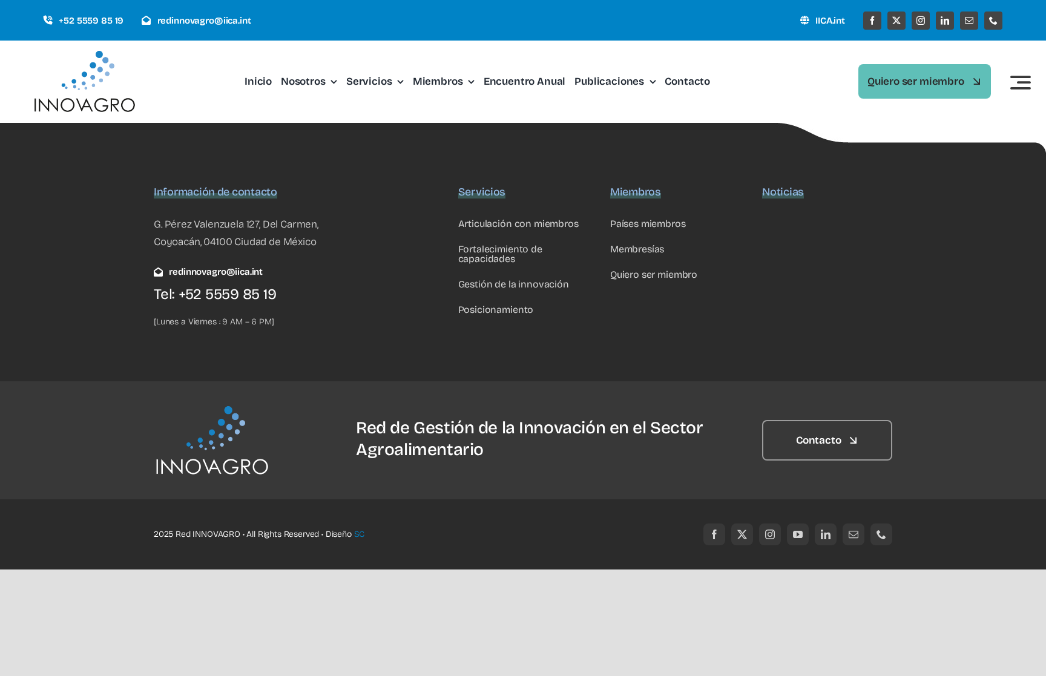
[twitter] (896, 20)
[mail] (969, 20)
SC (359, 534)
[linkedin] (945, 20)
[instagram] (921, 20)
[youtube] (798, 534)
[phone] (993, 20)
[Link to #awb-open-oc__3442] (1020, 82)
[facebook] (872, 20)
